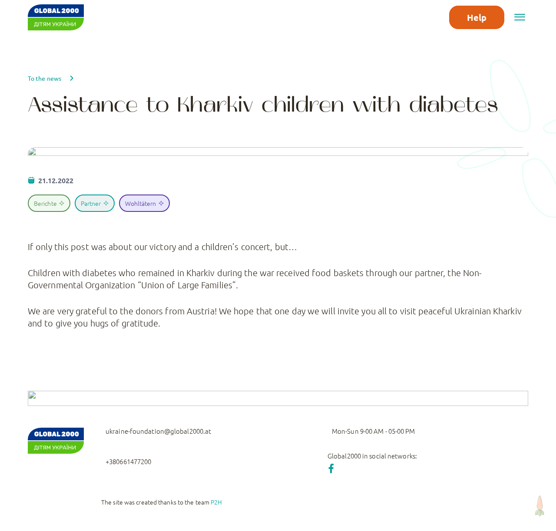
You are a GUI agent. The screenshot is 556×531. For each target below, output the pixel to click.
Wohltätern (140, 203)
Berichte (45, 203)
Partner (91, 203)
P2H (216, 502)
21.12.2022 (55, 180)
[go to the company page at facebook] (331, 468)
